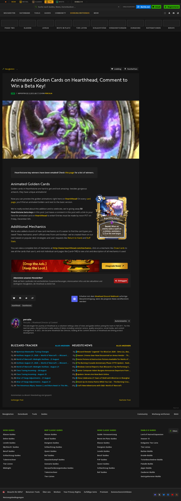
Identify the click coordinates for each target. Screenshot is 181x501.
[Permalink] (32, 298)
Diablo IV (81, 2)
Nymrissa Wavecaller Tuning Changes (32, 352)
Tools (34, 414)
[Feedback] (173, 13)
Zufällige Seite (90, 492)
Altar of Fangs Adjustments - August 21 (33, 382)
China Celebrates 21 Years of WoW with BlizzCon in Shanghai (103, 378)
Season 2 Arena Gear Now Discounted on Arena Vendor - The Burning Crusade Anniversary (104, 355)
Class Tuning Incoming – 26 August (31, 370)
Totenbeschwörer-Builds (152, 459)
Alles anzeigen (62, 345)
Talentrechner (9, 459)
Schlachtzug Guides (12, 455)
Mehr (176, 414)
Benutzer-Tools (33, 492)
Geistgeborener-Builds (151, 476)
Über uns (47, 492)
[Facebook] (20, 298)
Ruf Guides (49, 455)
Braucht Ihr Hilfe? (15, 492)
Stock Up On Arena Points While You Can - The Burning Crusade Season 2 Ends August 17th (104, 382)
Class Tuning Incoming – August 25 (31, 374)
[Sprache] (178, 13)
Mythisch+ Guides (11, 447)
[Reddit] (26, 298)
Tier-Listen (49, 476)
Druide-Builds (147, 455)
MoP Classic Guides (53, 430)
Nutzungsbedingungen (13, 497)
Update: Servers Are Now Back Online (93, 374)
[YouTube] (172, 495)
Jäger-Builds (146, 468)
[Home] (16, 7)
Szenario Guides (51, 464)
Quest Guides (50, 451)
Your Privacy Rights (72, 492)
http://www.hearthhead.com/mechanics (72, 248)
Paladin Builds (147, 464)
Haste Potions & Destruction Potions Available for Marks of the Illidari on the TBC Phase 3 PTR (104, 359)
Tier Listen (8, 464)
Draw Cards (119, 248)
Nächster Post (125, 400)
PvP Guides (102, 459)
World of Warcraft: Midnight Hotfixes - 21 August (37, 359)
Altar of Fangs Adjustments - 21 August (33, 378)
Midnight (7, 468)
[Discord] (155, 495)
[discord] (74, 299)
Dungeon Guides (51, 443)
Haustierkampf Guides (54, 459)
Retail (25, 2)
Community (60, 13)
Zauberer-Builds (148, 472)
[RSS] (177, 495)
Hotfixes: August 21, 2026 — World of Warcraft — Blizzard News (43, 355)
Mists (61, 2)
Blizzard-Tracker (24, 345)
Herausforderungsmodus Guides (58, 468)
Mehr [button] (96, 13)
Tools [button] (37, 13)
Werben (57, 492)
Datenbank (25, 13)
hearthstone (27, 305)
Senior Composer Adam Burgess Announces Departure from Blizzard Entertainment (104, 370)
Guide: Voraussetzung (107, 434)
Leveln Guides (9, 443)
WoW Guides (9, 430)
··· (68, 2)
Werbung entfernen (80, 13)
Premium (104, 492)
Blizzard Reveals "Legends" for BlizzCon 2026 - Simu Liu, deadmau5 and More (104, 352)
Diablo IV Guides (148, 430)
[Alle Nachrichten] (6, 1)
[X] (159, 495)
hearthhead (16, 305)
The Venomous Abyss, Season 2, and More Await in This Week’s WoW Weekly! (43, 385)
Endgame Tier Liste (149, 443)
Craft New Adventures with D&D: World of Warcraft (99, 385)
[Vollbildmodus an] (165, 13)
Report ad (176, 408)
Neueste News (82, 345)
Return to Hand (75, 238)
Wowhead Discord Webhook (107, 296)
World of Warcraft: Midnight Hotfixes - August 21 (37, 367)
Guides (47, 13)
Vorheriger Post (17, 400)
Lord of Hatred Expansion (152, 434)
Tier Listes (145, 447)
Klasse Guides (9, 434)
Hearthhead (71, 198)
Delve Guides (9, 438)
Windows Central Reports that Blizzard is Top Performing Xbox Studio (104, 367)
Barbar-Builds (147, 451)
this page (69, 172)
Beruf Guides (9, 451)
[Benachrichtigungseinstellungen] (169, 13)
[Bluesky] (14, 298)
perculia (48, 93)
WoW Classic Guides (106, 430)
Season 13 (145, 438)
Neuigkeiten (9, 13)
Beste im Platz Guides (107, 438)
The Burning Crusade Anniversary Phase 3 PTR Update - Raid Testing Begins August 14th (104, 363)
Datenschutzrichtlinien (121, 492)
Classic (38, 2)
